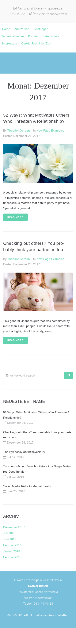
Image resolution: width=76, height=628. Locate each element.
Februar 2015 (12, 557)
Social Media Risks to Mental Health (27, 486)
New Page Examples (50, 130)
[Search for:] (32, 375)
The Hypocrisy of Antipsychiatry (24, 451)
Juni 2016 (9, 539)
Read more (15, 217)
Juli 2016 (9, 533)
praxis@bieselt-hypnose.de (42, 8)
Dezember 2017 (14, 527)
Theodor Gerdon (18, 130)
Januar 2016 (11, 551)
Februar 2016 (12, 545)
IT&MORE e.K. (19, 615)
